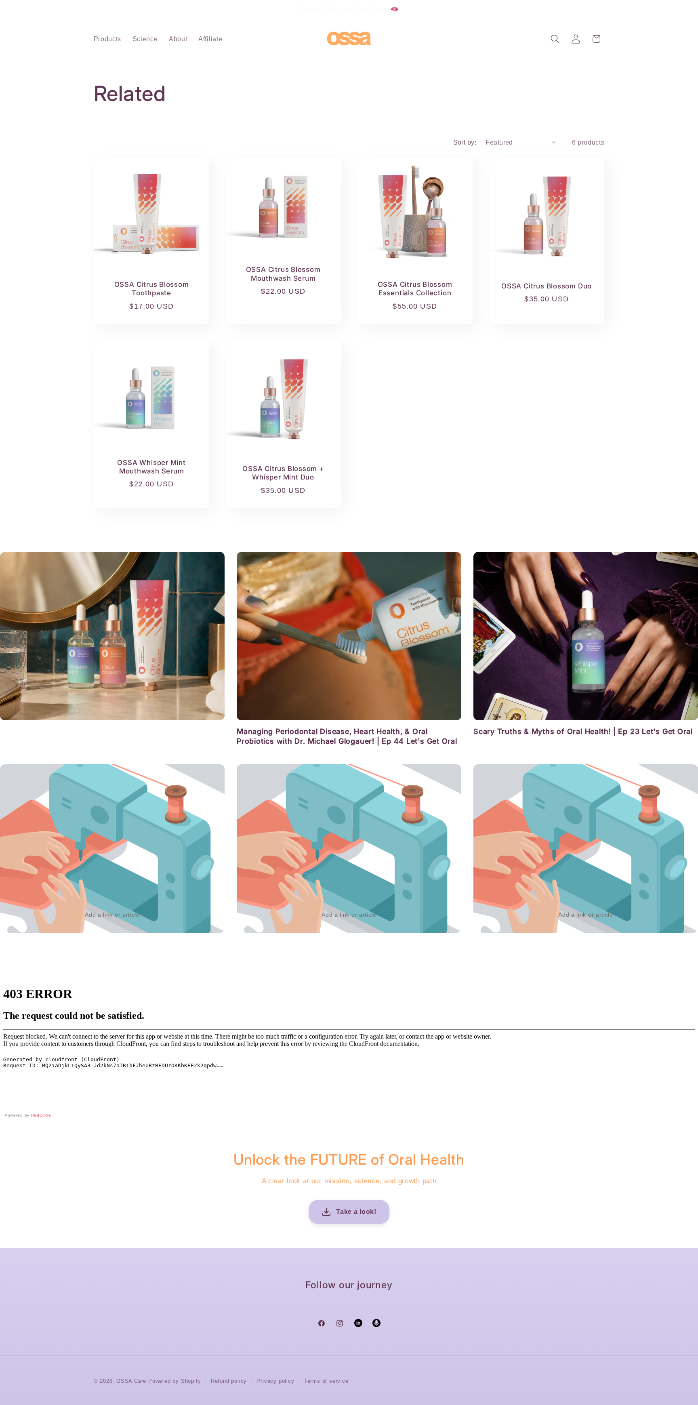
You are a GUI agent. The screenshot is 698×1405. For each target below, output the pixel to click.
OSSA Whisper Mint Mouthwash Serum (151, 466)
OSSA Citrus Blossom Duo (546, 286)
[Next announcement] (603, 9)
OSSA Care (131, 1381)
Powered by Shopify (174, 1381)
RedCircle (41, 1115)
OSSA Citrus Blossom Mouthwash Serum (283, 273)
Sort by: (465, 142)
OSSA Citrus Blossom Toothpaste (151, 288)
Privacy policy (275, 1381)
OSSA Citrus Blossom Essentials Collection (415, 288)
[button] (555, 39)
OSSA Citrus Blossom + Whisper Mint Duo (283, 473)
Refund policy (229, 1381)
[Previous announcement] (95, 9)
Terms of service (326, 1381)
